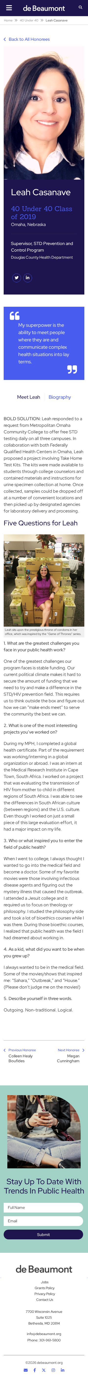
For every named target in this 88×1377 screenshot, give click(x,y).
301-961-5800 (50, 1340)
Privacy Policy (44, 1294)
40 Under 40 (29, 20)
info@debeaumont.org (44, 1334)
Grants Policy (45, 1288)
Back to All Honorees (29, 39)
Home (8, 20)
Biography (60, 397)
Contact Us (44, 1300)
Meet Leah (28, 397)
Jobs (44, 1282)
